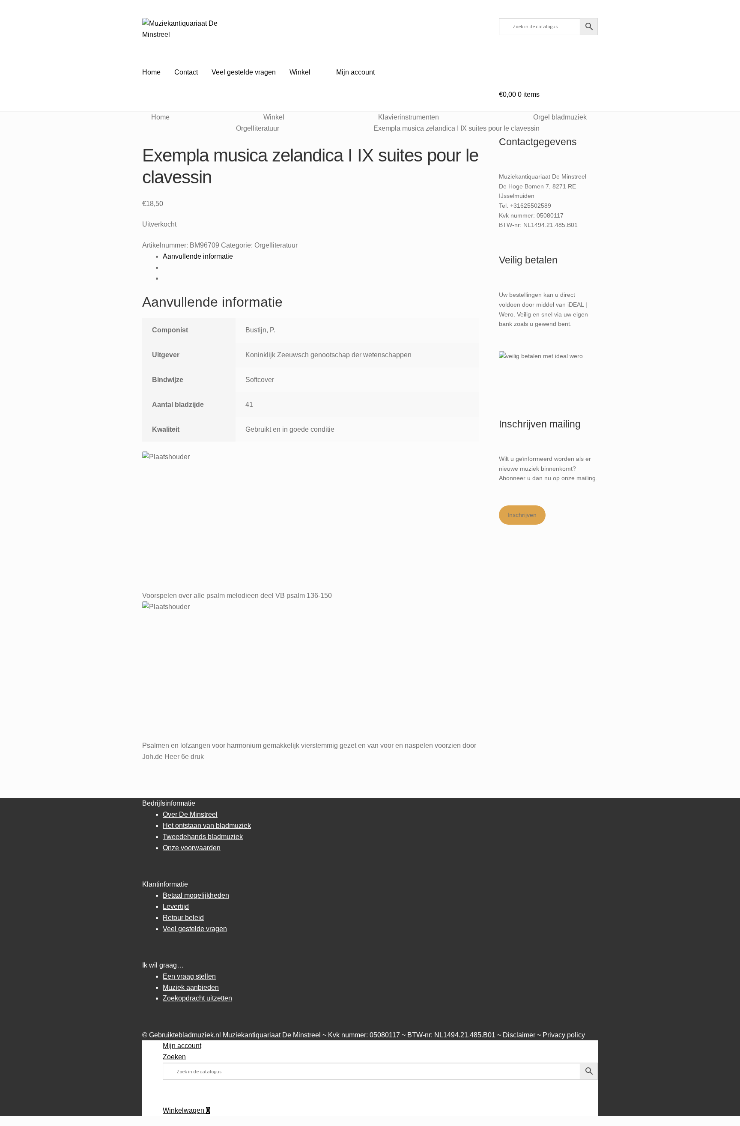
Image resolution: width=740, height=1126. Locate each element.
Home (151, 72)
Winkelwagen (186, 1110)
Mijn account (355, 72)
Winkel (299, 72)
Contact (186, 72)
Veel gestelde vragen (244, 72)
